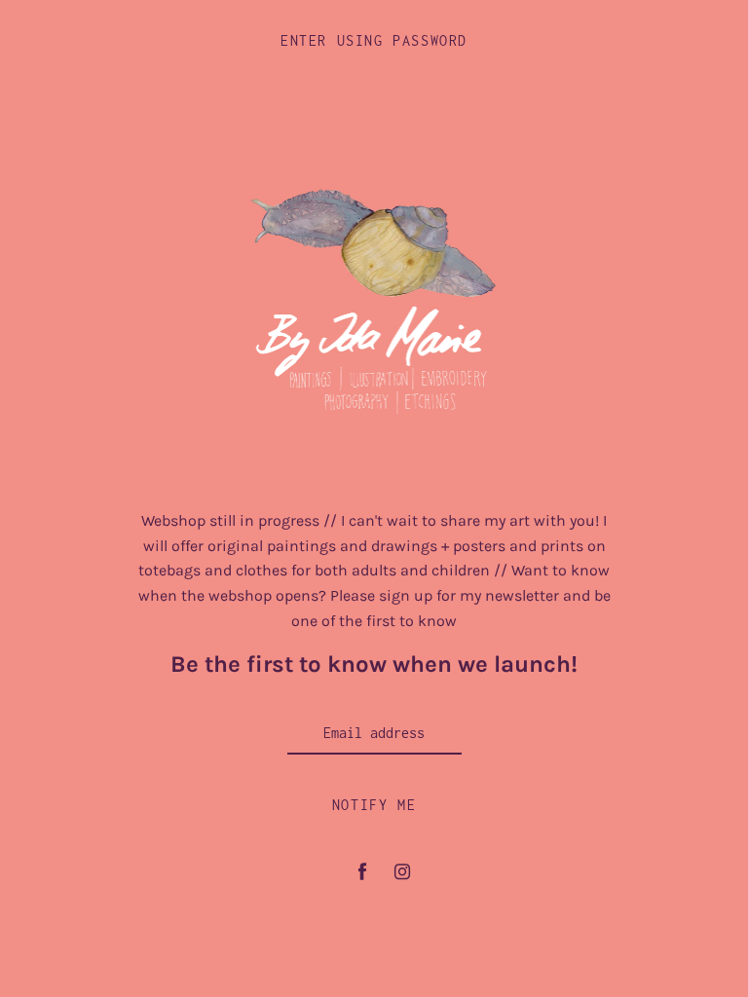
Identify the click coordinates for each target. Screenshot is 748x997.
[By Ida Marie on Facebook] (362, 872)
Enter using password (374, 40)
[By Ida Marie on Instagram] (402, 872)
